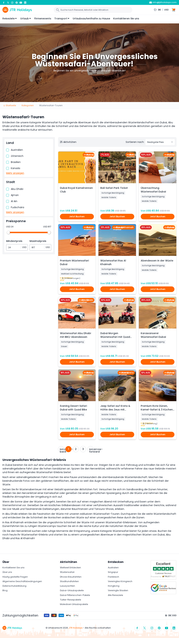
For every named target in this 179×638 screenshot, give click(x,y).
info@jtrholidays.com (165, 2)
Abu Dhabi (17, 189)
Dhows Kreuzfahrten (70, 576)
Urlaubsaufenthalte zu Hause (91, 18)
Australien (17, 150)
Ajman (15, 195)
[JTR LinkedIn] (25, 2)
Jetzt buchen (77, 216)
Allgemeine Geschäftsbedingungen (22, 581)
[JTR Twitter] (8, 2)
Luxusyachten (67, 585)
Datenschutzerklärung (14, 585)
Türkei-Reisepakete (70, 599)
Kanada (15, 168)
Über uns (7, 572)
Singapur (113, 572)
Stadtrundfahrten (69, 581)
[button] (162, 9)
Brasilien (16, 162)
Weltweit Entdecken (70, 567)
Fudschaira (17, 207)
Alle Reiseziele (115, 595)
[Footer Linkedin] (174, 628)
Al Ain (14, 201)
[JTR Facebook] (3, 2)
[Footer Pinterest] (159, 628)
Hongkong (113, 585)
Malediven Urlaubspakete (74, 604)
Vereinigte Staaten (118, 590)
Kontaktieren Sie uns (126, 18)
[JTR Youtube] (21, 2)
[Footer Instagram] (151, 628)
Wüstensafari (67, 572)
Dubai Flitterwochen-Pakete (75, 595)
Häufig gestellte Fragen (15, 576)
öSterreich (17, 156)
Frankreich (113, 576)
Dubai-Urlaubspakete (72, 590)
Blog (5, 590)
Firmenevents (42, 18)
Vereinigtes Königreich (120, 581)
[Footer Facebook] (137, 628)
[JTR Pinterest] (16, 2)
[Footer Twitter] (144, 628)
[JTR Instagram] (12, 2)
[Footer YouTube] (166, 628)
